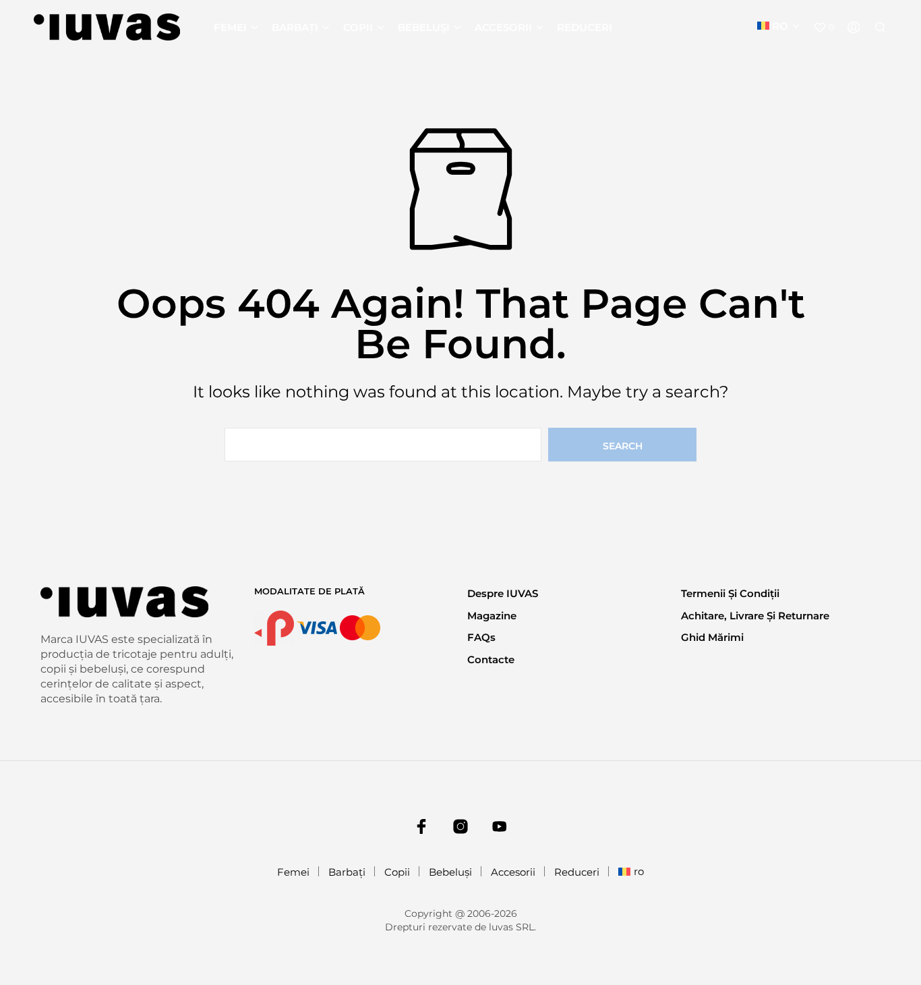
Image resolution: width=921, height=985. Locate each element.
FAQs (481, 637)
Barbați (295, 27)
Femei (230, 27)
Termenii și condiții (730, 593)
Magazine (491, 615)
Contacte (490, 659)
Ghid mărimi (712, 637)
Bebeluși (424, 27)
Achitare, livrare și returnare (755, 615)
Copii (358, 27)
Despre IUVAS (502, 593)
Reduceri (584, 27)
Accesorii (503, 27)
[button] (824, 27)
